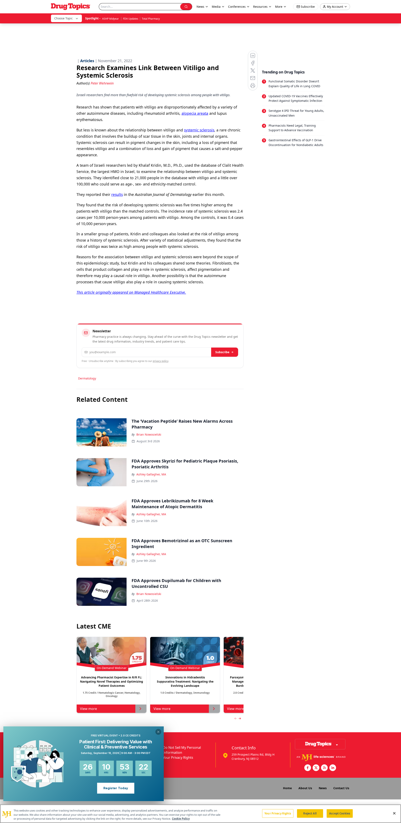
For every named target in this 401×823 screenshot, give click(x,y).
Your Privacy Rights (178, 757)
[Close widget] (158, 732)
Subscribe (222, 352)
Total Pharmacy (151, 18)
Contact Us (341, 788)
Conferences (237, 7)
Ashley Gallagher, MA (151, 474)
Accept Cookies (339, 813)
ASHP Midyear (110, 18)
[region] (200, 813)
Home (287, 788)
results (117, 194)
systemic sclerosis (199, 129)
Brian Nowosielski (148, 434)
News (323, 788)
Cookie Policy (181, 818)
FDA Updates (130, 18)
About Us (305, 788)
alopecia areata (194, 113)
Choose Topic (63, 18)
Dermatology (87, 378)
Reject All (309, 813)
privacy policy (160, 361)
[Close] (394, 813)
